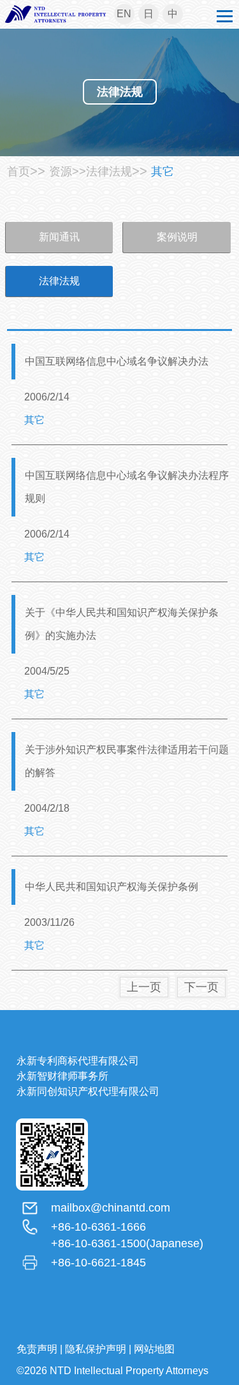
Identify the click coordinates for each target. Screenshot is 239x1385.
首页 (18, 171)
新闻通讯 (59, 236)
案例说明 (177, 236)
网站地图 (154, 1349)
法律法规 (59, 280)
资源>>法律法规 (90, 171)
